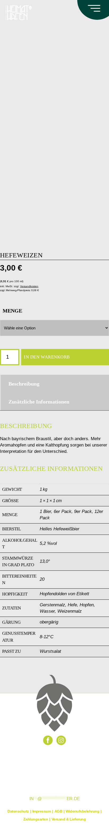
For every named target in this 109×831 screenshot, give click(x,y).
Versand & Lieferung (69, 819)
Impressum (41, 811)
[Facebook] (48, 740)
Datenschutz (18, 811)
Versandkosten (29, 286)
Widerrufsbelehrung (82, 811)
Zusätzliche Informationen (38, 402)
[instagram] (61, 740)
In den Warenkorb (47, 356)
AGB (58, 811)
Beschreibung (23, 384)
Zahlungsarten (35, 819)
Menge (12, 311)
